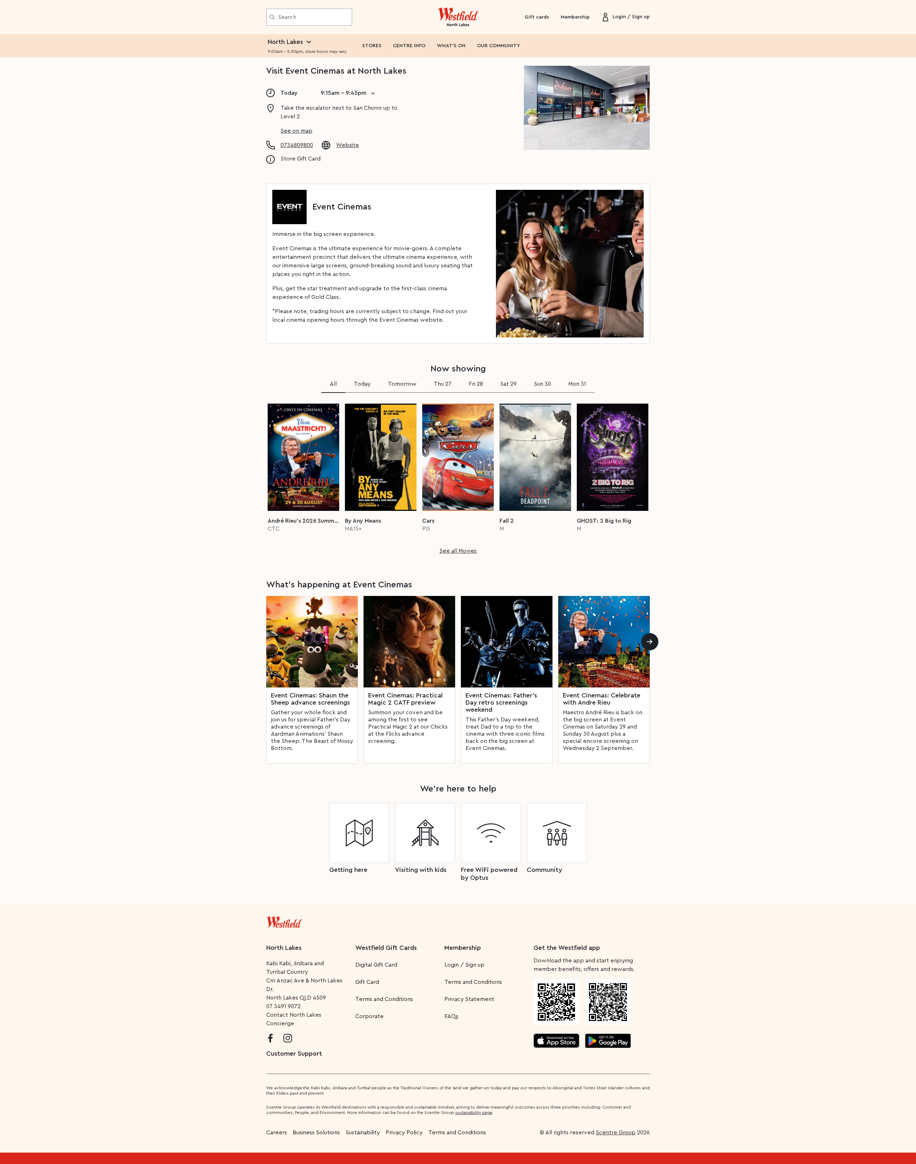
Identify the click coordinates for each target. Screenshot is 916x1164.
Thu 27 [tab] (443, 384)
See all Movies (458, 551)
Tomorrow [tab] (402, 384)
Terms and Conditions (384, 999)
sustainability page (473, 1112)
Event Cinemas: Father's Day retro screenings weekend (501, 702)
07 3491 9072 (283, 1006)
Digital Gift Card (376, 965)
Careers (276, 1132)
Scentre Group (615, 1132)
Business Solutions (316, 1132)
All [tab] (333, 384)
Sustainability (363, 1132)
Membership (575, 17)
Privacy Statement (469, 999)
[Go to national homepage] (284, 920)
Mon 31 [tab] (577, 384)
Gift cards (537, 17)
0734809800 (297, 145)
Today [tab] (362, 384)
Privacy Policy (404, 1132)
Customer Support (294, 1053)
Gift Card (367, 982)
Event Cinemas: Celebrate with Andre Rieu (601, 699)
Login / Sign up (464, 965)
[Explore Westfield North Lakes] (458, 17)
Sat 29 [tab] (508, 384)
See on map (296, 131)
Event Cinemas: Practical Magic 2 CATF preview (405, 699)
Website (347, 145)
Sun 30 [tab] (542, 384)
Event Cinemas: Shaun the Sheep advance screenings (310, 699)
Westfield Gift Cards (386, 947)
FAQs (451, 1016)
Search (287, 17)
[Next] (649, 641)
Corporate (369, 1016)
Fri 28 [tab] (476, 384)
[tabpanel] (458, 476)
